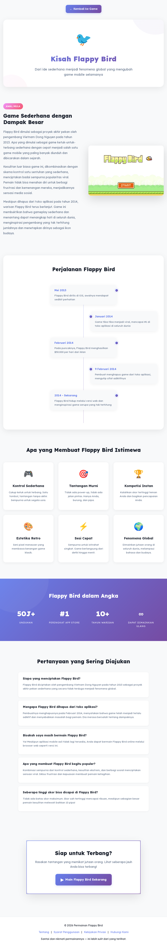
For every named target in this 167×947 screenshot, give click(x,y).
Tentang (44, 932)
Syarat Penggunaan (66, 932)
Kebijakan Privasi (95, 932)
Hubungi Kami (119, 932)
